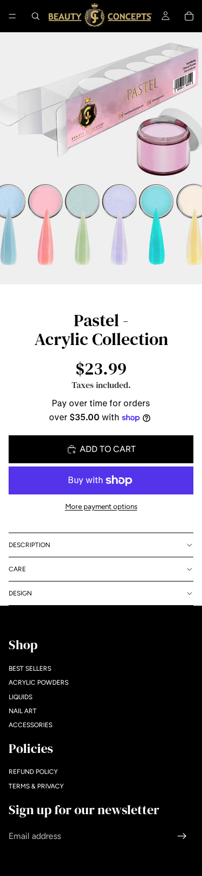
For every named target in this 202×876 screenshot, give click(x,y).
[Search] (35, 16)
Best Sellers (30, 668)
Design (20, 593)
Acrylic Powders (38, 683)
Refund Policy (33, 772)
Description (29, 545)
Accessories (30, 725)
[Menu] (12, 16)
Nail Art (23, 711)
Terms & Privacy (36, 786)
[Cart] (189, 16)
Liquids (20, 697)
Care (17, 569)
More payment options (101, 506)
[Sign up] (182, 836)
